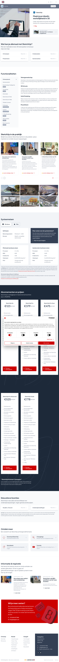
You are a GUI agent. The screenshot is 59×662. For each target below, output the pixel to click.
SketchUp (3, 639)
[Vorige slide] (2, 178)
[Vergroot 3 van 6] (56, 186)
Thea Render (14, 644)
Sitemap (56, 659)
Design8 (26, 636)
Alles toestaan (46, 343)
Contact (25, 644)
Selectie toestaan (29, 343)
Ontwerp (3, 636)
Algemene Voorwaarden (48, 659)
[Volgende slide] (4, 178)
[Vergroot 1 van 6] (18, 186)
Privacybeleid (27, 641)
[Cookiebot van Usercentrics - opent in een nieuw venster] (49, 318)
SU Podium (13, 650)
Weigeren (13, 343)
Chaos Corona (14, 642)
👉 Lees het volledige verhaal (7, 173)
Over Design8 (27, 639)
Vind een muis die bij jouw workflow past (9, 278)
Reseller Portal (27, 642)
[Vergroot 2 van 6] (37, 186)
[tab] (10, 79)
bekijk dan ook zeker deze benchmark (26, 271)
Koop (54, 6)
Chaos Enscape (14, 639)
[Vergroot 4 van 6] (18, 197)
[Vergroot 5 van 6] (37, 197)
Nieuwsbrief (26, 646)
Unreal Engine (14, 648)
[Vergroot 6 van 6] (56, 197)
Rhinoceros (3, 641)
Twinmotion (13, 646)
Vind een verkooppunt (8, 368)
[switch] (23, 335)
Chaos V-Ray (14, 641)
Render (13, 636)
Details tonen (49, 339)
